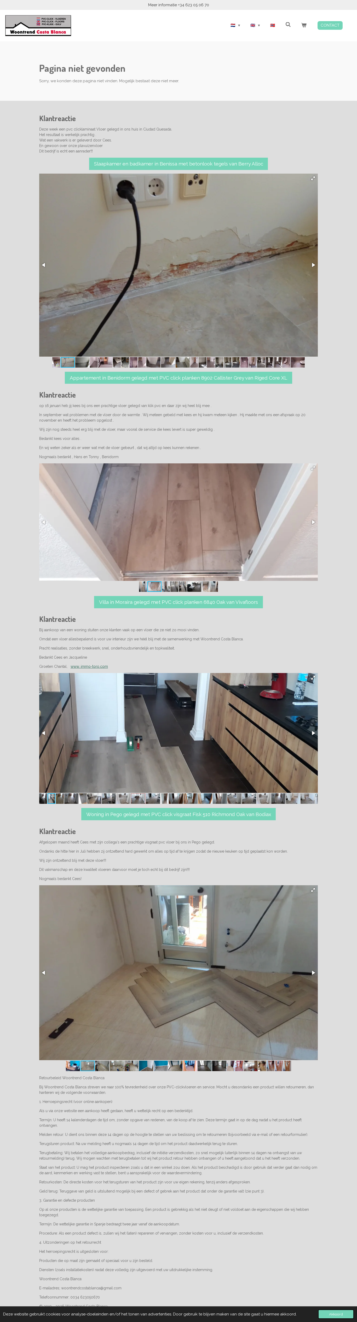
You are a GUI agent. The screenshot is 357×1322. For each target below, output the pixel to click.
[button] (313, 178)
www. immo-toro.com (89, 666)
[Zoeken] (288, 24)
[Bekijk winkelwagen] (304, 25)
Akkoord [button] (336, 1314)
